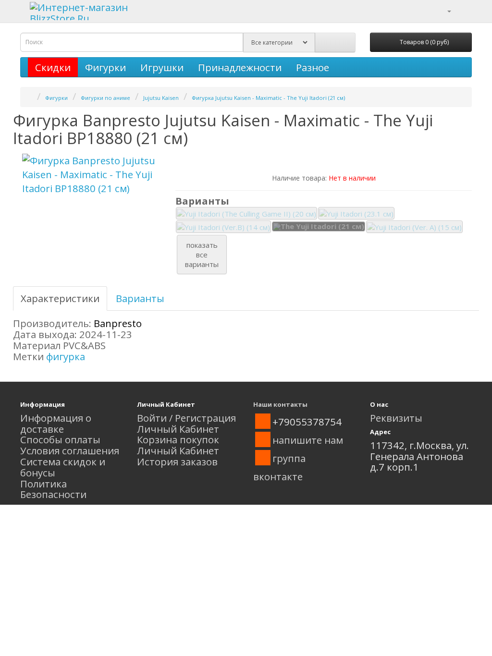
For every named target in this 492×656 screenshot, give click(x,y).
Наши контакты (280, 404)
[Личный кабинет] (443, 10)
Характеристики (60, 298)
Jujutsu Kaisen (161, 97)
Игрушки (162, 67)
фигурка (65, 356)
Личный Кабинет (178, 429)
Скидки (53, 67)
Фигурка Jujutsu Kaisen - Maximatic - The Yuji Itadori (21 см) (268, 97)
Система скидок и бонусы (62, 467)
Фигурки (105, 67)
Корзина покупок (178, 439)
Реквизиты (396, 418)
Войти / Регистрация (186, 418)
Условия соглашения (69, 450)
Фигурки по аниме (105, 97)
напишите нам (307, 440)
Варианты (140, 298)
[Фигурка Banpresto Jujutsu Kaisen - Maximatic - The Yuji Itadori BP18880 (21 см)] (90, 174)
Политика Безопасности (53, 489)
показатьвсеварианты (202, 254)
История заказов (177, 461)
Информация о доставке (55, 423)
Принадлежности (240, 67)
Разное (312, 67)
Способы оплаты (60, 439)
